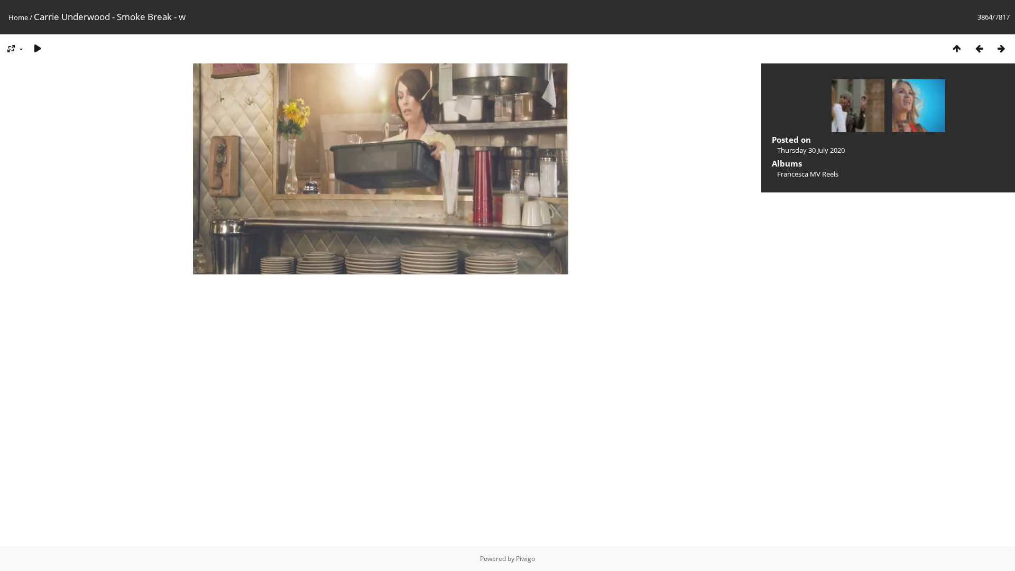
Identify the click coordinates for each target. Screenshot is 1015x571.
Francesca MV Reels (807, 174)
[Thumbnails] (957, 48)
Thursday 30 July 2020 (811, 150)
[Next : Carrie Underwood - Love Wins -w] (1001, 48)
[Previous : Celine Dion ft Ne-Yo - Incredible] (979, 48)
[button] (224, 266)
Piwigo (525, 558)
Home (18, 17)
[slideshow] (37, 48)
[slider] (380, 267)
